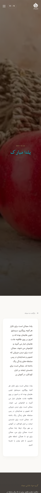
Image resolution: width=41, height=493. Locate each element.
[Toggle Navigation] (4, 6)
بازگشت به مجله (30, 313)
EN (10, 6)
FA (14, 6)
